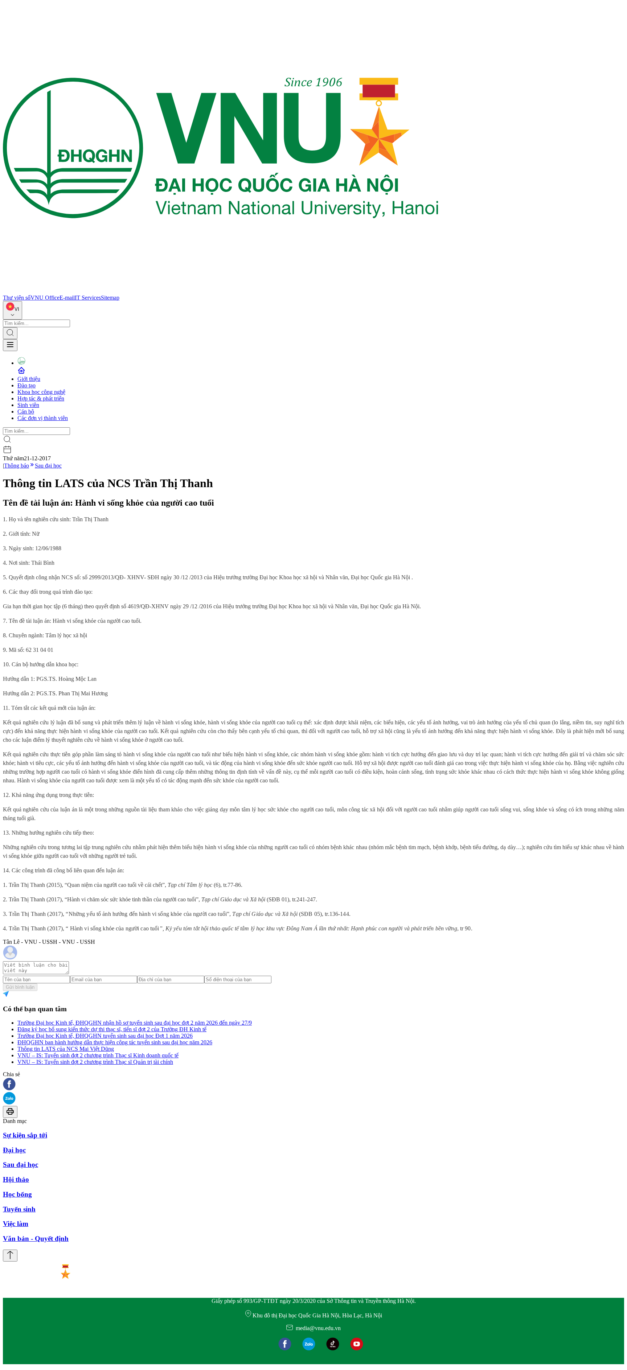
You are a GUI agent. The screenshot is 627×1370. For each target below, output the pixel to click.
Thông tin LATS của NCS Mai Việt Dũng (65, 1049)
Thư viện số (16, 298)
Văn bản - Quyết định (36, 1238)
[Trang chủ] (220, 291)
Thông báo (16, 465)
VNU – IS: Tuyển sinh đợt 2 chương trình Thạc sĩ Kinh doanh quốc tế (98, 1055)
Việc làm (15, 1223)
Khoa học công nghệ (41, 392)
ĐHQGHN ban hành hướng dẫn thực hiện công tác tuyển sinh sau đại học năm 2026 (114, 1042)
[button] (313, 1085)
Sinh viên (28, 405)
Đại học (14, 1150)
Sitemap (110, 298)
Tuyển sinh (19, 1209)
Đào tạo (26, 385)
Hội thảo (16, 1179)
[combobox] (12, 310)
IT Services (88, 298)
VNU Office (45, 298)
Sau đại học (48, 465)
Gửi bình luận (20, 987)
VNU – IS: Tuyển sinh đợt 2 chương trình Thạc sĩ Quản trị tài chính (95, 1062)
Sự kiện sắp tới (25, 1135)
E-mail (67, 298)
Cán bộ (25, 411)
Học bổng (17, 1194)
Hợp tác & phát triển (40, 398)
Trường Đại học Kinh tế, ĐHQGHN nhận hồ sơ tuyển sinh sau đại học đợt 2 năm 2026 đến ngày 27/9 (134, 1023)
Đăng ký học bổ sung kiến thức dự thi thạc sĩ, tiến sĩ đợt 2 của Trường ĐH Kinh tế (111, 1029)
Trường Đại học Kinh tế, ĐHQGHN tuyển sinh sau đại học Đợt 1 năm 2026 (105, 1036)
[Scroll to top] (10, 1256)
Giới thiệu (28, 379)
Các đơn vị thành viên (42, 418)
